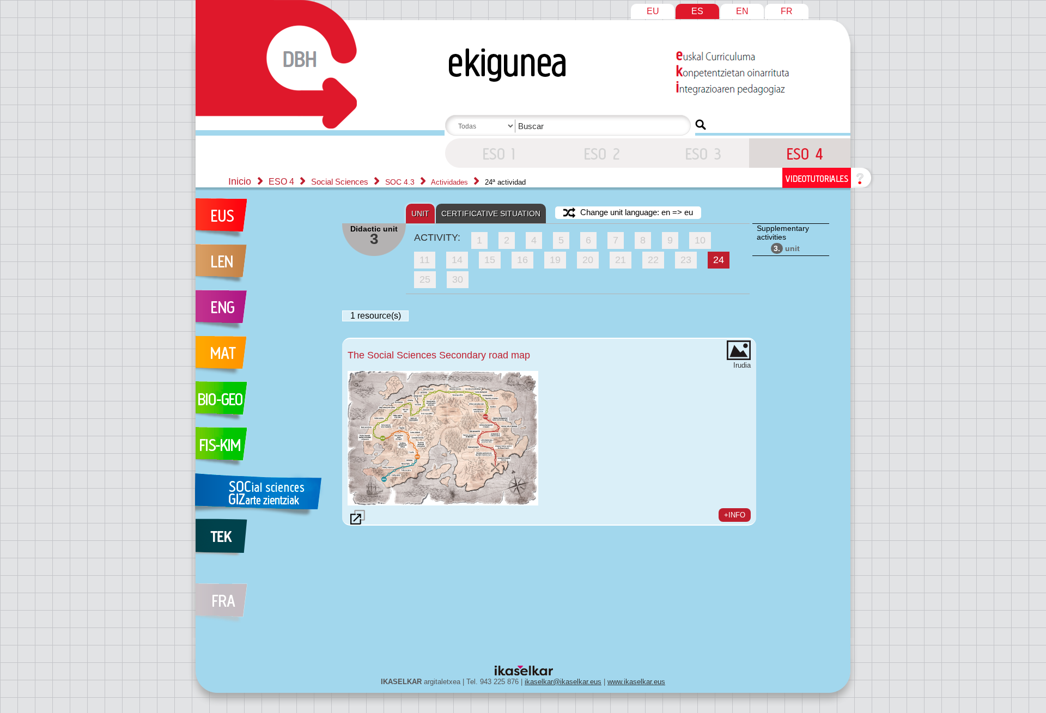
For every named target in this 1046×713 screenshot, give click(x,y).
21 (620, 259)
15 (489, 259)
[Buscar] (700, 124)
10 (700, 240)
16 (522, 259)
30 (457, 279)
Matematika (263, 358)
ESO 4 (495, 153)
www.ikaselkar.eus (636, 682)
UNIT (420, 213)
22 (653, 259)
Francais (263, 597)
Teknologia (263, 541)
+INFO (734, 515)
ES (697, 11)
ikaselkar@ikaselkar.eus (563, 682)
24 (718, 259)
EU (653, 11)
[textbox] (570, 126)
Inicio (239, 181)
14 (457, 259)
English (263, 313)
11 (424, 259)
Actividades (450, 182)
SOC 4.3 (401, 182)
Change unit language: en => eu (635, 212)
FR (787, 11)
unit (787, 248)
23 (685, 259)
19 (555, 259)
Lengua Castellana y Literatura (263, 267)
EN (742, 11)
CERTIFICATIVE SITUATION (490, 213)
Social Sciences (340, 181)
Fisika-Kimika (263, 450)
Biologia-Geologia (263, 404)
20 (587, 259)
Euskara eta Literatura (263, 221)
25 (424, 279)
